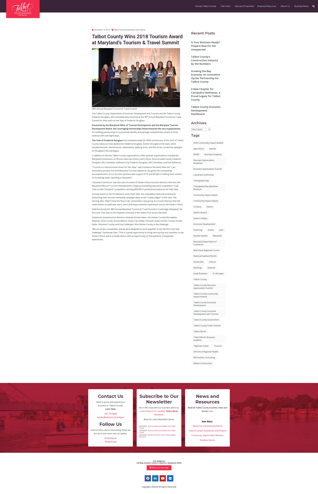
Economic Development (204, 224)
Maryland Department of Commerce (205, 243)
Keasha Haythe (200, 235)
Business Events (207, 440)
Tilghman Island (200, 346)
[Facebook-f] (148, 478)
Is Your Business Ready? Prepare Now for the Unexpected (205, 46)
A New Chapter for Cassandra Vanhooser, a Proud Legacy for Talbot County (205, 94)
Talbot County (200, 279)
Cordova (197, 206)
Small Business (200, 273)
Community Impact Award (205, 195)
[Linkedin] (155, 478)
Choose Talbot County (205, 6)
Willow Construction (202, 363)
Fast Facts (225, 6)
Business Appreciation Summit (207, 169)
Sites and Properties (244, 6)
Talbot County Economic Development (204, 304)
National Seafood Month (205, 256)
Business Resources (266, 6)
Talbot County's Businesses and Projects (129, 30)
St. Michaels (218, 273)
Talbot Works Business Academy (204, 338)
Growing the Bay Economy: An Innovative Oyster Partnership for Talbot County (205, 76)
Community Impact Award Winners (207, 435)
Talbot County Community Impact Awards (205, 295)
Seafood (211, 267)
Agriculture (198, 148)
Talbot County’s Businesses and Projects (207, 430)
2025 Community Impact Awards (208, 142)
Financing (197, 230)
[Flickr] (170, 478)
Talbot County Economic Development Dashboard (206, 110)
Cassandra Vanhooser (203, 174)
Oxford (212, 261)
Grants (211, 230)
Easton (210, 206)
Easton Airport (200, 212)
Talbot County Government (206, 319)
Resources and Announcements (207, 426)
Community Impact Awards (205, 200)
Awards (212, 148)
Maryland (217, 235)
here (211, 411)
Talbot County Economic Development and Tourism (205, 312)
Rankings (197, 267)
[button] (313, 6)
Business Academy (213, 154)
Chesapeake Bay (201, 180)
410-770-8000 (110, 413)
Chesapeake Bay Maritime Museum (205, 188)
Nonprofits (198, 261)
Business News (301, 6)
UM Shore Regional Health (205, 351)
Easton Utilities (200, 218)
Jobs (221, 230)
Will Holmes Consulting (204, 357)
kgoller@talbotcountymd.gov (110, 417)
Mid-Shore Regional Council (206, 250)
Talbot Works (199, 331)
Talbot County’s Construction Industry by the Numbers (204, 60)
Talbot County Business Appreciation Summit (204, 286)
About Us (285, 6)
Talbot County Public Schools (207, 325)
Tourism (218, 346)
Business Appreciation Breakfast (203, 161)
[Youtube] (163, 478)
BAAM (196, 154)
